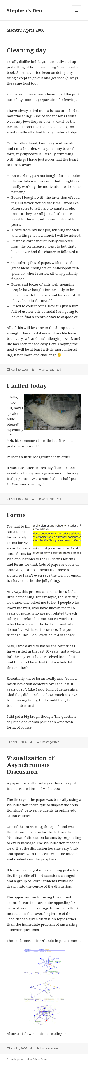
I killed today (27, 385)
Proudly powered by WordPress (27, 1059)
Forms (16, 515)
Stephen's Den (24, 10)
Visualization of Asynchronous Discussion (30, 765)
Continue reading (28, 484)
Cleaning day (26, 50)
